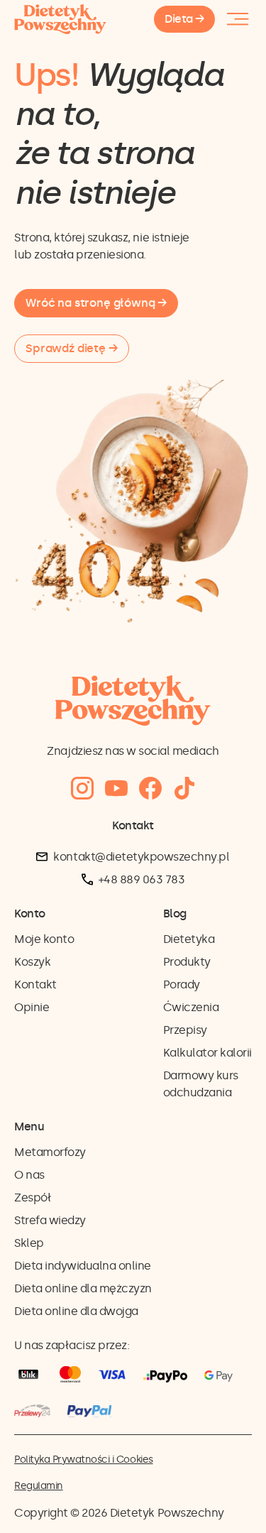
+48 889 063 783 (142, 879)
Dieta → (184, 19)
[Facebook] (150, 788)
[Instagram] (82, 788)
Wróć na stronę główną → (96, 303)
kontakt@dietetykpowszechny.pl (141, 856)
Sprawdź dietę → (72, 348)
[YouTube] (116, 788)
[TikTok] (184, 788)
